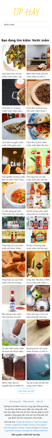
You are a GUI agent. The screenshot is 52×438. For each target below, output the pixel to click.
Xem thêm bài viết (26, 391)
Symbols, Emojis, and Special (19, 430)
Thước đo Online (23, 422)
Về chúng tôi (15, 401)
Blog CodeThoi (41, 430)
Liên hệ (39, 401)
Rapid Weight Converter (37, 427)
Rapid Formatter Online (24, 424)
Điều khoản (28, 401)
